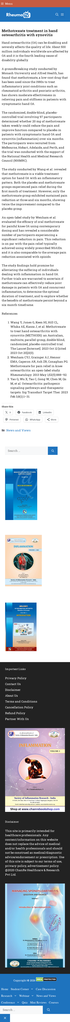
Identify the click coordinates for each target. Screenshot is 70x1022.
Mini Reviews (38, 1002)
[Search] (53, 451)
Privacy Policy (16, 678)
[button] (57, 14)
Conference (8, 1002)
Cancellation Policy (19, 707)
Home (4, 989)
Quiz (25, 1002)
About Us (11, 696)
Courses (54, 1002)
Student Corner (20, 989)
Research (6, 996)
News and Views (18, 430)
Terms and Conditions (21, 701)
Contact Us (13, 684)
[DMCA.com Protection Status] (46, 980)
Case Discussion (46, 989)
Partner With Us (17, 719)
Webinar (24, 996)
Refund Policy (15, 713)
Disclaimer (13, 690)
